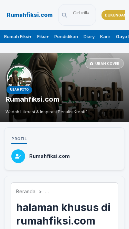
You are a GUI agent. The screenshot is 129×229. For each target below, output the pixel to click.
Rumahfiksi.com (30, 15)
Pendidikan (66, 36)
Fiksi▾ (43, 36)
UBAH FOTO (19, 89)
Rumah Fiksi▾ (18, 36)
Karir (105, 36)
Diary (89, 36)
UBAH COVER (107, 63)
